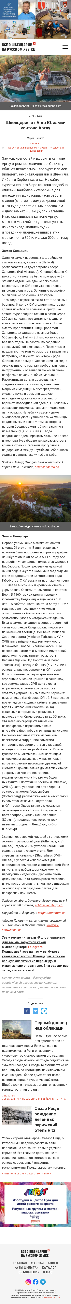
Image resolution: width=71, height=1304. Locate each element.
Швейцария (36, 150)
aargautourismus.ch (51, 913)
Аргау (11, 147)
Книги (53, 1263)
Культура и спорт (13, 1173)
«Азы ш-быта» (26, 1267)
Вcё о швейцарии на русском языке (18, 46)
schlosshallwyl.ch (47, 467)
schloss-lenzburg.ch (49, 905)
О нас (48, 1272)
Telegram (35, 947)
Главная (20, 1263)
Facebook (35, 1282)
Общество (8, 1095)
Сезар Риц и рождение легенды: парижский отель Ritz (47, 1119)
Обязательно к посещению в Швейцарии (28, 1098)
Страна (34, 143)
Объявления (29, 1272)
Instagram (28, 1282)
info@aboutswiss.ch (51, 1297)
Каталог (49, 1267)
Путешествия (56, 147)
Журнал (37, 1263)
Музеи (43, 147)
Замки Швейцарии (27, 147)
